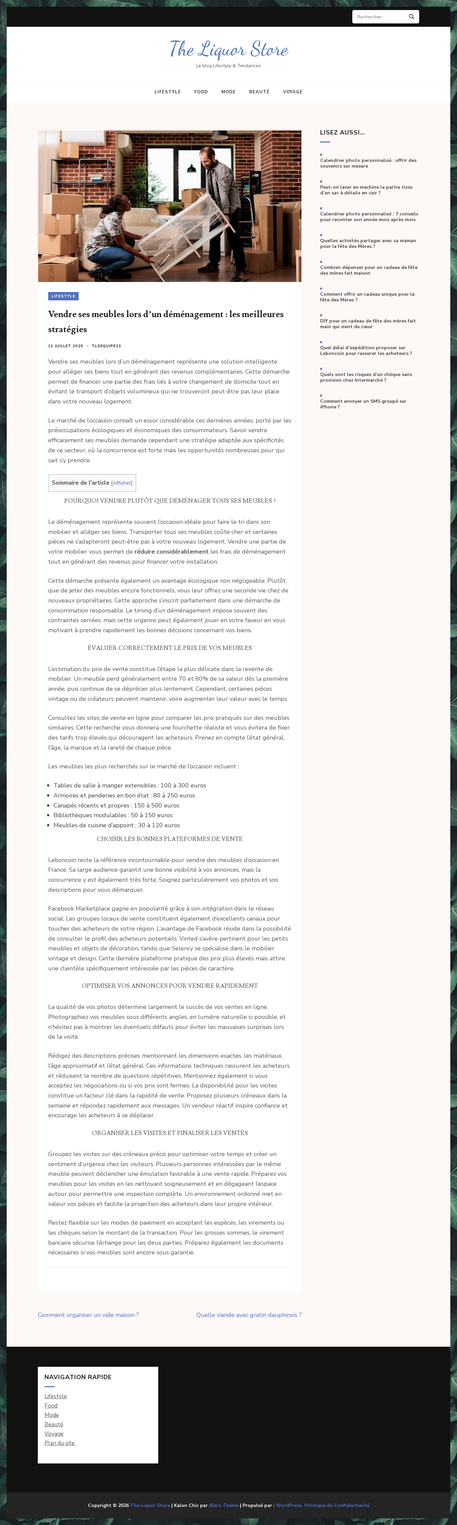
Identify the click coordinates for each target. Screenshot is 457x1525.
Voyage (293, 92)
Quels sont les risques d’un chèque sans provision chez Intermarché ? (366, 377)
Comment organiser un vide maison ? (88, 1315)
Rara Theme (224, 1505)
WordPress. (289, 1505)
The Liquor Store (228, 48)
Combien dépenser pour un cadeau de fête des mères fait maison (369, 270)
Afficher (122, 482)
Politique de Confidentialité (336, 1506)
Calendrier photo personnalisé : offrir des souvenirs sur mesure (368, 163)
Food (201, 92)
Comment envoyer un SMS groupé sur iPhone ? (363, 404)
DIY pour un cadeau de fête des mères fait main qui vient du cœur (368, 324)
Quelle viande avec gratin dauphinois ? (249, 1315)
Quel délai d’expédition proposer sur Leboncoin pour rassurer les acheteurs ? (366, 351)
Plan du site (60, 1443)
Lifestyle (168, 92)
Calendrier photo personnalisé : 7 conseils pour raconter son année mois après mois (369, 217)
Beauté (259, 92)
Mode (228, 92)
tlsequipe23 (106, 346)
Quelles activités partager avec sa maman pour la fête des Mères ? (368, 244)
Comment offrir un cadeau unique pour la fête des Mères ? (367, 297)
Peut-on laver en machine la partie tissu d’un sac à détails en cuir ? (366, 190)
